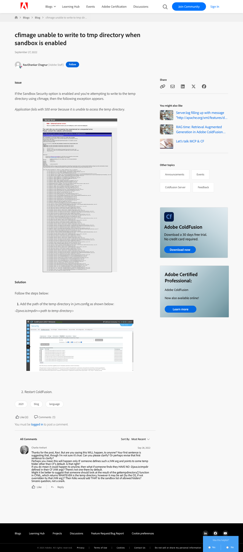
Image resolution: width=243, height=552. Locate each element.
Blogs (48, 6)
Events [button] (200, 174)
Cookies (121, 547)
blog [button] (36, 404)
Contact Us (139, 547)
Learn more (180, 309)
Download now (180, 250)
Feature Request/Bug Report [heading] (107, 533)
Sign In (214, 6)
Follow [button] (72, 64)
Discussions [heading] (76, 533)
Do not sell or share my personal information (178, 547)
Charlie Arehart (39, 447)
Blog (37, 17)
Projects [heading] (57, 533)
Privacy (80, 547)
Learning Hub (71, 6)
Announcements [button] (174, 174)
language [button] (54, 404)
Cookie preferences (143, 533)
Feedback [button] (203, 187)
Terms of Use (100, 547)
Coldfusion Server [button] (175, 187)
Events (90, 6)
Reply (60, 487)
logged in (37, 424)
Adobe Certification (114, 6)
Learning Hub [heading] (37, 533)
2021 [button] (21, 404)
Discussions (140, 6)
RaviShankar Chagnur (35, 64)
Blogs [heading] (18, 533)
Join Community (189, 6)
